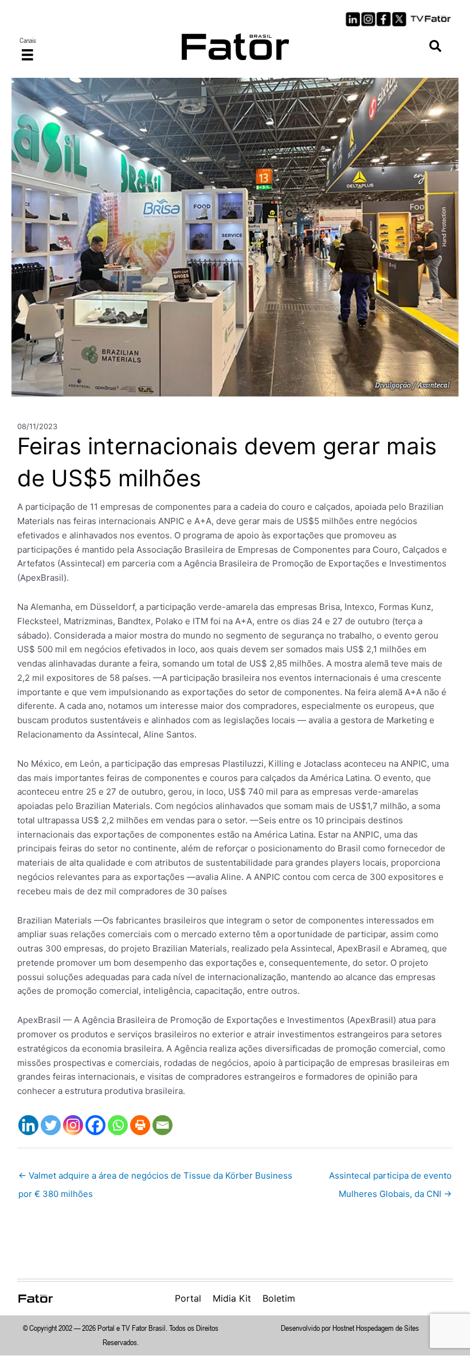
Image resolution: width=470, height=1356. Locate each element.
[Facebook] (95, 1125)
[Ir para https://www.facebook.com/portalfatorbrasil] (384, 19)
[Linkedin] (28, 1125)
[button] (435, 46)
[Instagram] (73, 1125)
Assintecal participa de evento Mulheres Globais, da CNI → (390, 1178)
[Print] (140, 1125)
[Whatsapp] (118, 1125)
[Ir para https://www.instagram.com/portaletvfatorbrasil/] (368, 19)
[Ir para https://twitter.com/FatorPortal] (399, 19)
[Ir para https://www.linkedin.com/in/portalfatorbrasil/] (353, 19)
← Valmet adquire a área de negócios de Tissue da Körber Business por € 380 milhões (155, 1178)
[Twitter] (51, 1125)
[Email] (162, 1125)
